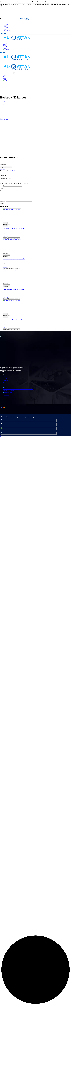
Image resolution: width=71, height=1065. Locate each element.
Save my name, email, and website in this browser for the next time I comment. (19, 191)
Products (5, 102)
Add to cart (3, 164)
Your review (3, 201)
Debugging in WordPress (63, 3)
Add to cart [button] (5, 236)
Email (1, 188)
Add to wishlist (8, 167)
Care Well (13, 170)
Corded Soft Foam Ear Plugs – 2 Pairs (14, 259)
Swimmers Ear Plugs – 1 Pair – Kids (13, 319)
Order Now (2, 169)
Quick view (5, 225)
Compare (2, 167)
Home (4, 101)
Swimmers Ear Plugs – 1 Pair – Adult (13, 228)
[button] (0, 118)
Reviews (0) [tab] (5, 172)
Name (1, 185)
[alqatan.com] (16, 62)
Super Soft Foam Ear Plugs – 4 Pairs (13, 289)
